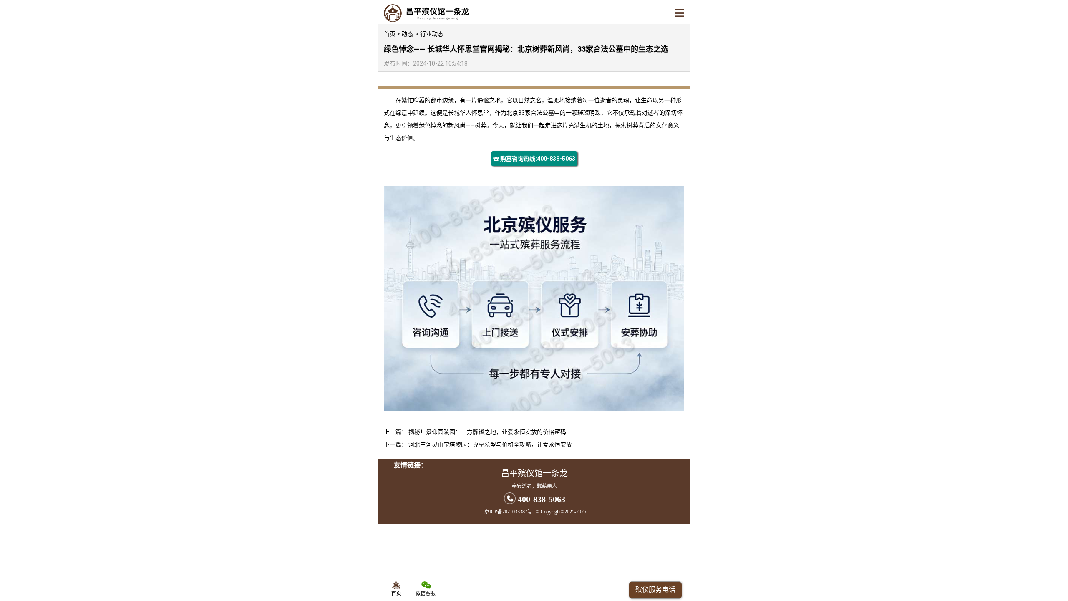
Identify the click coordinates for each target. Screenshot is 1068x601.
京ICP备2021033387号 (508, 512)
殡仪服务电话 (655, 589)
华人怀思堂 (474, 112)
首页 (389, 33)
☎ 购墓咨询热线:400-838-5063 (534, 158)
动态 (407, 33)
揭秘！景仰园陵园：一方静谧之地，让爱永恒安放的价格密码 (487, 432)
